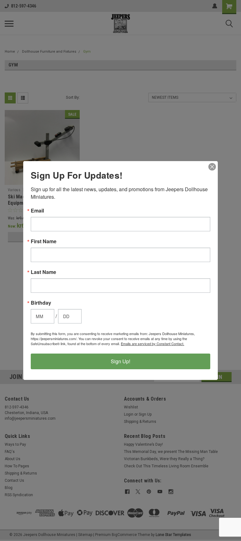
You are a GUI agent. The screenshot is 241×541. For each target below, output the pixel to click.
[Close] (212, 167)
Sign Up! (120, 361)
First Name (43, 241)
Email (37, 210)
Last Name (43, 272)
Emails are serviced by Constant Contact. (152, 343)
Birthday (41, 302)
